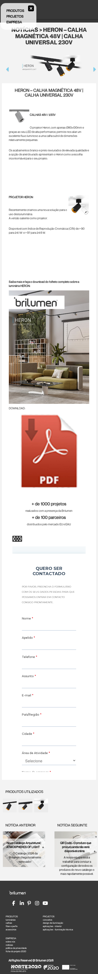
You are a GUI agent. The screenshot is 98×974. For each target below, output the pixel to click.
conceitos (47, 919)
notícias (9, 945)
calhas (9, 923)
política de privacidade (16, 948)
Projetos (15, 16)
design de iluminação (53, 923)
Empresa (14, 22)
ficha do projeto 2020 (16, 951)
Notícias (24, 30)
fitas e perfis (12, 926)
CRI (71, 228)
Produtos (15, 11)
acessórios (11, 929)
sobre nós (10, 941)
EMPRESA (11, 938)
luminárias (11, 919)
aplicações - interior (52, 926)
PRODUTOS (12, 916)
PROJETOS (48, 916)
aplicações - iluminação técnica (58, 929)
